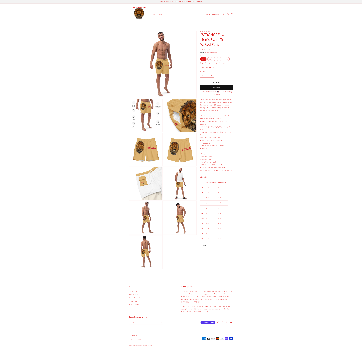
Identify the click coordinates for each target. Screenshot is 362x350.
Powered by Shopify (147, 345)
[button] (224, 14)
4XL (224, 63)
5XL (203, 67)
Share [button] (204, 245)
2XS (203, 59)
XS (210, 59)
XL (203, 63)
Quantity (202, 71)
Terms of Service (134, 304)
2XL (210, 63)
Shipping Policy (133, 294)
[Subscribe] (161, 322)
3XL (217, 63)
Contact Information (135, 298)
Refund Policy (133, 291)
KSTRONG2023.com (137, 345)
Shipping (202, 52)
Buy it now (216, 87)
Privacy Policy (133, 301)
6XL (210, 67)
